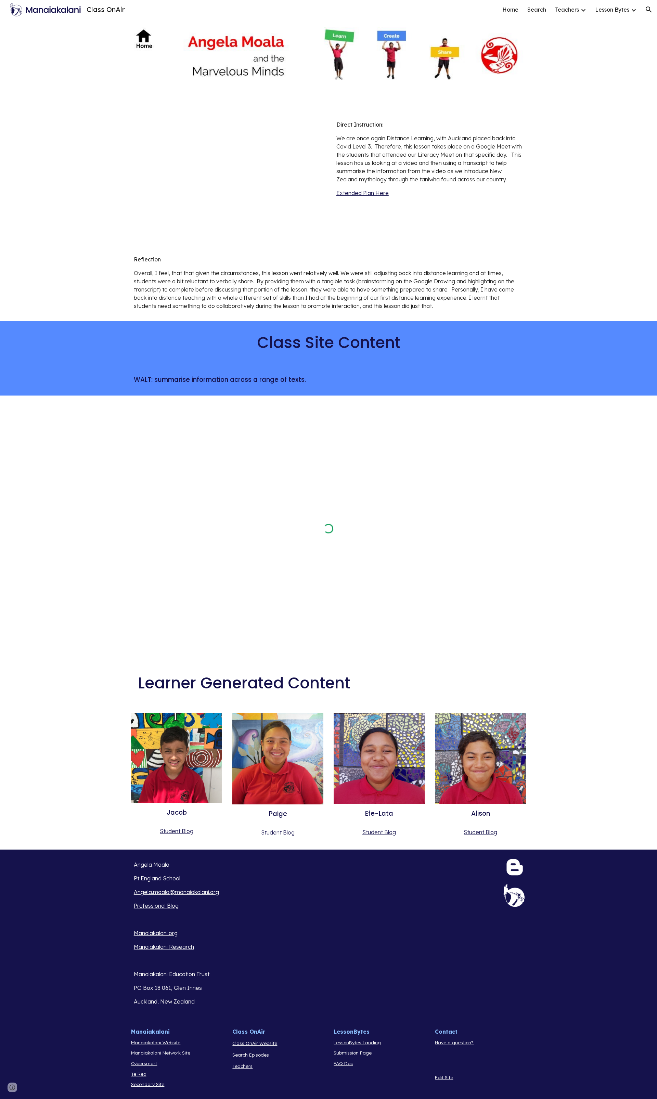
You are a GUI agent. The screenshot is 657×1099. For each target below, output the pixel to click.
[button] (649, 9)
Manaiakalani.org (156, 933)
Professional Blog (156, 905)
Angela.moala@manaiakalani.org (176, 892)
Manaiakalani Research (164, 946)
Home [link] (510, 9)
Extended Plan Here (362, 193)
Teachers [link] (567, 9)
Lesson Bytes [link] (612, 9)
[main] (430, 159)
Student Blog (176, 831)
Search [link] (536, 9)
